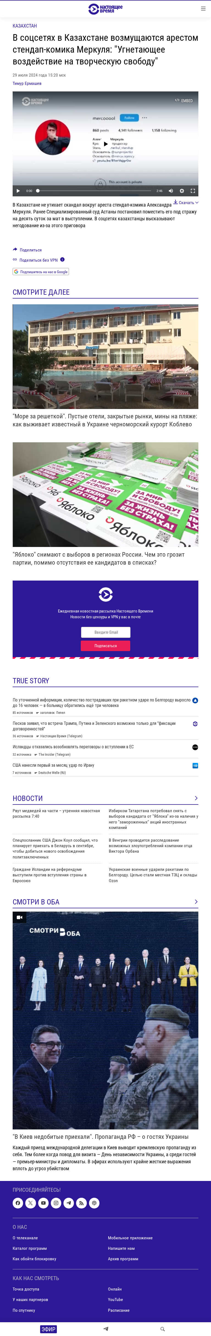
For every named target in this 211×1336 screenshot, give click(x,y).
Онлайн (115, 1289)
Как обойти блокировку (34, 1258)
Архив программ (123, 1258)
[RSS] (81, 1203)
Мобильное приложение (130, 1237)
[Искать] (162, 1329)
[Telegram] (105, 1329)
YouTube (115, 1299)
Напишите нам (121, 1248)
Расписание (119, 1310)
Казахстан (25, 26)
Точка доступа (26, 1289)
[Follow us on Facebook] (18, 1203)
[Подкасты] (94, 1203)
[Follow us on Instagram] (56, 1203)
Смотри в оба (36, 902)
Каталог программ (30, 1248)
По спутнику (24, 1310)
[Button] (27, 251)
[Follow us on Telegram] (68, 1203)
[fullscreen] (192, 190)
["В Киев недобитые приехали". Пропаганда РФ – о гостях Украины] (105, 1020)
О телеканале (25, 1237)
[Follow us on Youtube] (43, 1203)
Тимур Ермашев (27, 83)
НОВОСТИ (28, 798)
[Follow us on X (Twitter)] (30, 1203)
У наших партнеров (30, 1299)
